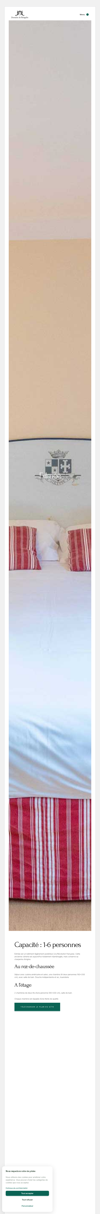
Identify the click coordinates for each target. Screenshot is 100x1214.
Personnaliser (27, 1206)
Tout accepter (27, 1193)
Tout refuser (27, 1200)
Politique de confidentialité (16, 1188)
